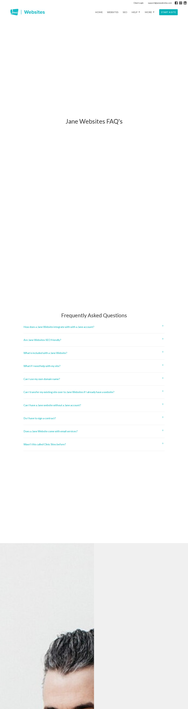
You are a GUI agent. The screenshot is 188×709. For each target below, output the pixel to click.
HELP (134, 12)
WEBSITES (112, 12)
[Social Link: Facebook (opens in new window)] (176, 2)
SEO (125, 12)
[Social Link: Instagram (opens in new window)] (180, 2)
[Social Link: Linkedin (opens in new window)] (185, 2)
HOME (99, 12)
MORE (148, 12)
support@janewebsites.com (160, 3)
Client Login (138, 3)
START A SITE (168, 12)
